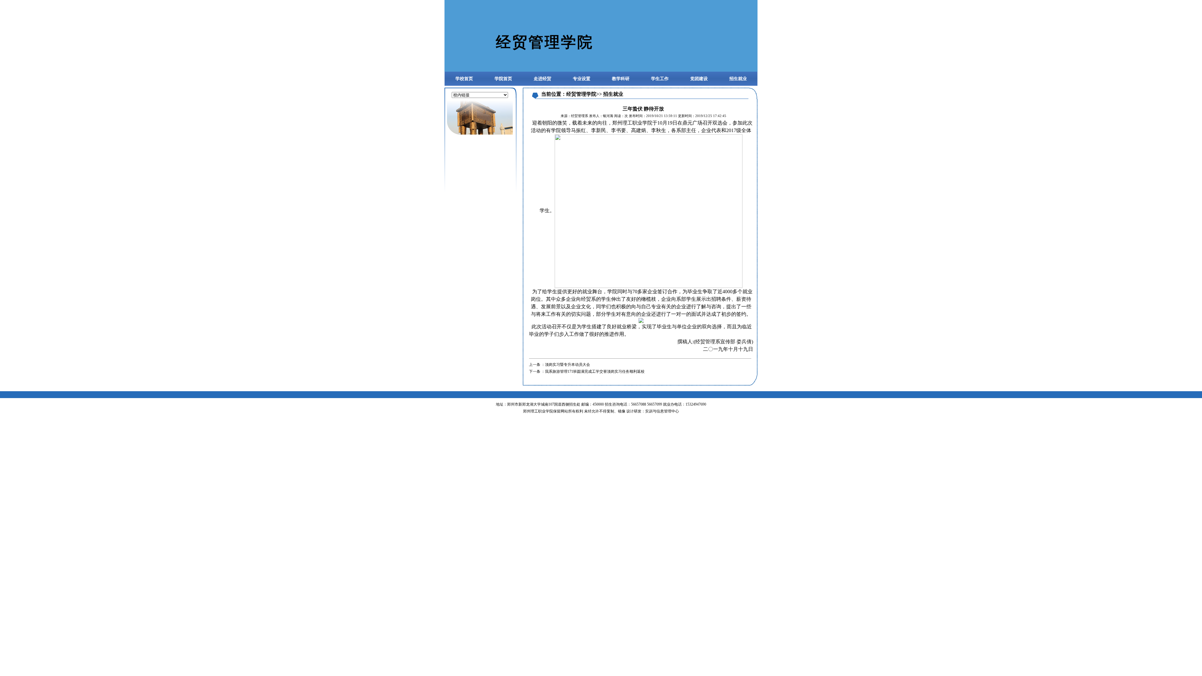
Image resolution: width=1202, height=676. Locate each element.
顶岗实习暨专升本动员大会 (567, 364)
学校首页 (464, 78)
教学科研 (620, 78)
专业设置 (581, 78)
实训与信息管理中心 (662, 411)
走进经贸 (542, 78)
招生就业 (738, 78)
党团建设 (699, 78)
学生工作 (660, 78)
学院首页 (503, 78)
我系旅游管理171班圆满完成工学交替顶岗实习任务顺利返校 (595, 371)
